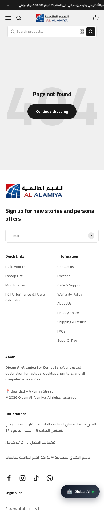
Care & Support (69, 285)
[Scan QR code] (82, 31)
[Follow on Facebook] (9, 478)
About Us (64, 303)
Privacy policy (68, 313)
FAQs (61, 331)
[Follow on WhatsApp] (49, 478)
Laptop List (13, 276)
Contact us (65, 267)
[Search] (90, 31)
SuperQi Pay (67, 340)
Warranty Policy (69, 294)
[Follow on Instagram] (22, 478)
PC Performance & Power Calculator (25, 297)
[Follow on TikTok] (36, 478)
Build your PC (15, 267)
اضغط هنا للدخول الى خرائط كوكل (31, 442)
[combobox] (43, 31)
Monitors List (15, 285)
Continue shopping (52, 111)
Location (64, 276)
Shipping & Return (71, 322)
